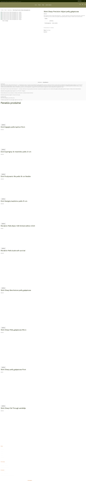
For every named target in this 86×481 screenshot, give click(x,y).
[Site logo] (2, 4)
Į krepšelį (51, 20)
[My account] (77, 5)
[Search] (75, 5)
